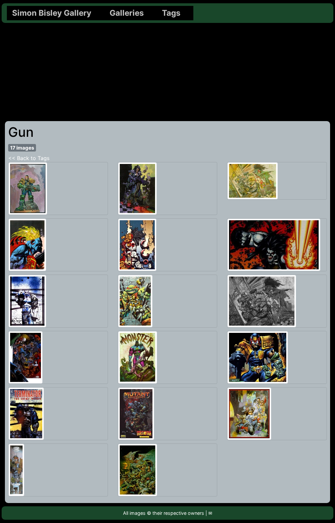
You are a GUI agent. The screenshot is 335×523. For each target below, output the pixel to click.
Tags (171, 13)
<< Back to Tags (28, 158)
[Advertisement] (167, 72)
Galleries (127, 13)
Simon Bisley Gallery (51, 13)
